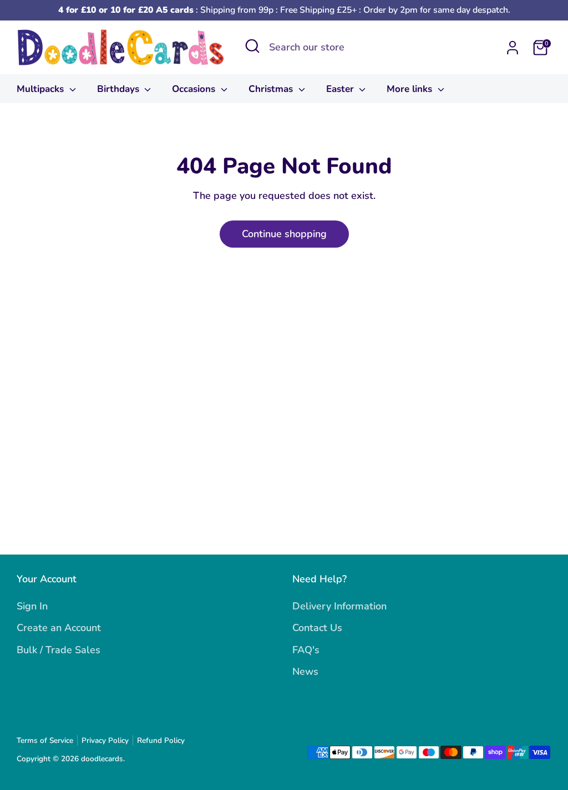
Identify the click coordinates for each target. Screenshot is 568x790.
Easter (341, 89)
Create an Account (59, 627)
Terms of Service (45, 740)
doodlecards (102, 758)
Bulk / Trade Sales (58, 649)
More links (411, 89)
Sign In (32, 606)
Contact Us (317, 627)
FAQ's (306, 649)
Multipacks (42, 89)
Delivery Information (339, 606)
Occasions (195, 89)
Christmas (272, 89)
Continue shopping (284, 233)
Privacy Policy (105, 740)
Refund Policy (161, 740)
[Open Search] (252, 46)
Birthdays (119, 89)
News (305, 671)
